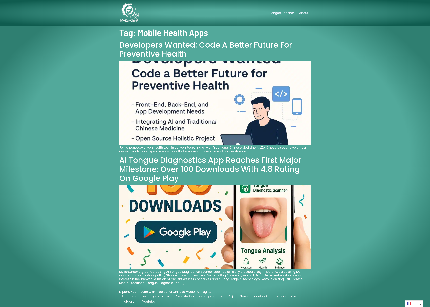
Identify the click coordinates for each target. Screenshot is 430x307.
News (244, 296)
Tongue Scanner (281, 13)
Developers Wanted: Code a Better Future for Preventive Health (205, 49)
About (303, 13)
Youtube (148, 301)
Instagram (129, 301)
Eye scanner (160, 296)
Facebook (260, 296)
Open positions (210, 296)
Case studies (184, 296)
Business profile (284, 296)
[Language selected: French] (414, 303)
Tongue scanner (134, 296)
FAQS (231, 296)
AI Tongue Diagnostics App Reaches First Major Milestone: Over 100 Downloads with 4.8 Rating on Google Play (210, 169)
